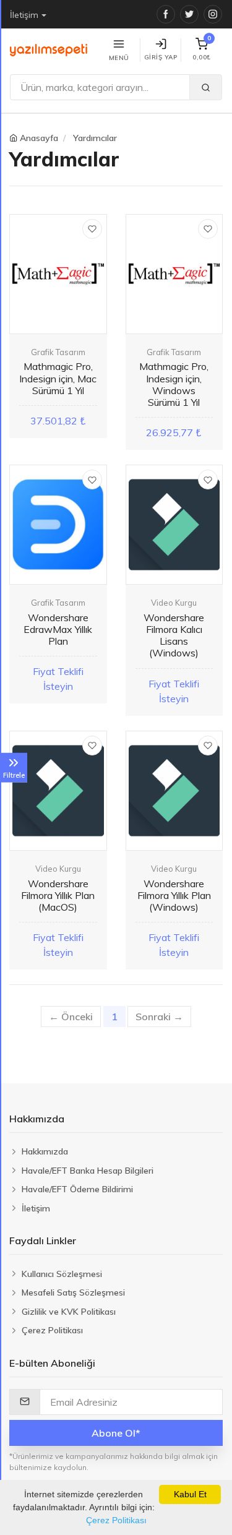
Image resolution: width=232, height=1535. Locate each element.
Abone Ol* (116, 1433)
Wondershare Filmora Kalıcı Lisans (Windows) (174, 635)
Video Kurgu (174, 603)
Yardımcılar (95, 138)
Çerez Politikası (116, 1520)
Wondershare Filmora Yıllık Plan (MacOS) (58, 895)
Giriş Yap (161, 57)
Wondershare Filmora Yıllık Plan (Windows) (174, 895)
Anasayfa (39, 138)
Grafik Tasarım (58, 352)
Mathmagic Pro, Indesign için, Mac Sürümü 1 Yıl (58, 378)
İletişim (24, 14)
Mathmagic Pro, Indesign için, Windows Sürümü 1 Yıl (173, 384)
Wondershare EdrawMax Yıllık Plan (58, 629)
